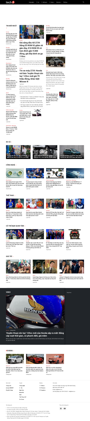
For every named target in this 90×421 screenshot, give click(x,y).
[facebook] (60, 408)
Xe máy (7, 32)
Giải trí (9, 256)
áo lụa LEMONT (10, 388)
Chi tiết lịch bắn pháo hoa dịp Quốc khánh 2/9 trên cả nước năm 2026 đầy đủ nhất (55, 29)
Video (8, 292)
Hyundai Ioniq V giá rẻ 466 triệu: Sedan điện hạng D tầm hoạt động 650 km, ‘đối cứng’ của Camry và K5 (55, 74)
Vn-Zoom (21, 399)
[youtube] (64, 408)
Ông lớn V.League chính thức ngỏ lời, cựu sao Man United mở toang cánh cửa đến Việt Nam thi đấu (75, 214)
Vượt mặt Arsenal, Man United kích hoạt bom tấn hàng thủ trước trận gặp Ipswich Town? (34, 214)
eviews (9, 351)
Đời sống (8, 47)
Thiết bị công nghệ (10, 109)
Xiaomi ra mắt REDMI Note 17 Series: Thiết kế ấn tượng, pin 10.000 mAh (73, 183)
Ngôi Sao (21, 390)
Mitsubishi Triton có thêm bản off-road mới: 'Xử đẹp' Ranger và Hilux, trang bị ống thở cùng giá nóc (55, 51)
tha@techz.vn (72, 391)
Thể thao (65, 2)
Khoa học (58, 2)
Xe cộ (8, 142)
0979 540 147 (61, 387)
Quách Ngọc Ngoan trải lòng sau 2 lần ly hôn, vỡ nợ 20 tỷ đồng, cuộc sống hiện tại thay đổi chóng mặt (44, 278)
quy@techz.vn (59, 389)
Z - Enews (51, 2)
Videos (43, 385)
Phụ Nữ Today (9, 390)
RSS (20, 394)
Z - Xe (37, 2)
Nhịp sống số (8, 63)
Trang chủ (8, 385)
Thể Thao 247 (22, 397)
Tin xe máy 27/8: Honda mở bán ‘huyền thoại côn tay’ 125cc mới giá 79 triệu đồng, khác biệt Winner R (31, 76)
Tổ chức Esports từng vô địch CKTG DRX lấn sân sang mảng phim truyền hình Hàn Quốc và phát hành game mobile (11, 99)
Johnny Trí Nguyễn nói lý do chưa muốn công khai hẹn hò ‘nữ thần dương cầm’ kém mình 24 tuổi (71, 278)
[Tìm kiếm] (82, 2)
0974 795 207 (65, 391)
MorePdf (21, 392)
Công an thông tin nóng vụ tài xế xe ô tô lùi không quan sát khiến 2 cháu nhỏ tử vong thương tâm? (11, 84)
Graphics (43, 390)
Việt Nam (8, 210)
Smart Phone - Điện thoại (11, 125)
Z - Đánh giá (44, 2)
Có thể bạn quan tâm (15, 226)
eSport (7, 92)
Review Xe (8, 365)
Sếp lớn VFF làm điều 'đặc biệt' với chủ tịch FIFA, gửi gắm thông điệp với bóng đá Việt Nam (55, 214)
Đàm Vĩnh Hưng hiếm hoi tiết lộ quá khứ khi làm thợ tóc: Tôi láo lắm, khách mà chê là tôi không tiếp (18, 278)
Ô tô (47, 48)
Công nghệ (31, 2)
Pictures (43, 388)
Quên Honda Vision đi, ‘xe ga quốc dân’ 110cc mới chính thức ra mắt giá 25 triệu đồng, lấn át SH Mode (25, 115)
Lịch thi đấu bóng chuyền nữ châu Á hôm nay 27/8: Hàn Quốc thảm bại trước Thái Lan (14, 244)
